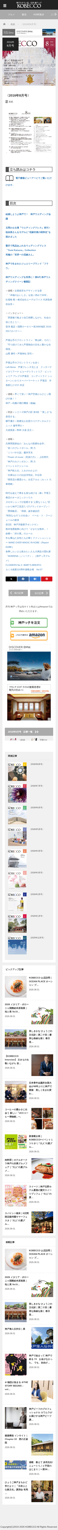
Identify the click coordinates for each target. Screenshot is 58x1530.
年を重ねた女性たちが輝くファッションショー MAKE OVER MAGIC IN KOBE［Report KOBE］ (28, 542)
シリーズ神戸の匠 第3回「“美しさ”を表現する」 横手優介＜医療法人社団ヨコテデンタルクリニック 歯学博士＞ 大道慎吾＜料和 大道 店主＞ (29, 421)
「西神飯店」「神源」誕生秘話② (22, 511)
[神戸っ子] (29, 4)
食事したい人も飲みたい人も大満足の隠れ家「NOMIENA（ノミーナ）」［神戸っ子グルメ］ (28, 556)
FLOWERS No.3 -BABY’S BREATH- (24, 565)
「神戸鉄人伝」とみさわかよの (21, 470)
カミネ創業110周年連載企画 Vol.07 (24, 569)
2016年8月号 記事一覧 (21, 731)
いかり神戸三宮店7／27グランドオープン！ (28, 506)
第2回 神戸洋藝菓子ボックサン (22, 524)
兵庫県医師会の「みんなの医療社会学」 (26, 443)
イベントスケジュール (17, 466)
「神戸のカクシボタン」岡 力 (21, 461)
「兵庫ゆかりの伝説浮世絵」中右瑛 (24, 475)
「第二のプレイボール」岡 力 (21, 448)
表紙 (11, 101)
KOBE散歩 (39, 14)
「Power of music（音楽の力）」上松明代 (27, 457)
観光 (24, 14)
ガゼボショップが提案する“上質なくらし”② (28, 502)
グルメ (11, 14)
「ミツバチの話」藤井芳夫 (19, 452)
